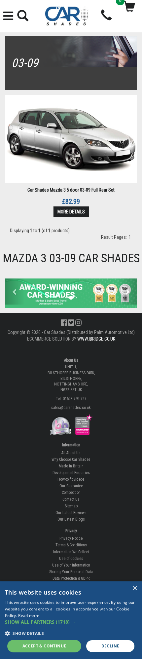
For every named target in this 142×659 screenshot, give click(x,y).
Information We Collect (71, 552)
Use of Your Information (71, 565)
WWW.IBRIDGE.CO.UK (96, 339)
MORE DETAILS (71, 211)
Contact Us (71, 499)
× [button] (134, 588)
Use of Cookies (71, 558)
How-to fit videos (71, 479)
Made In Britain (71, 466)
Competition (71, 492)
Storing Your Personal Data (71, 571)
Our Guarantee (71, 486)
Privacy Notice (71, 538)
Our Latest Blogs (71, 519)
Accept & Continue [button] (44, 646)
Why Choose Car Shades (71, 459)
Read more (28, 615)
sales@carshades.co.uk (71, 407)
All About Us (71, 453)
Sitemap (71, 506)
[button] (15, 291)
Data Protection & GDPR (71, 578)
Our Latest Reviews (71, 512)
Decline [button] (110, 646)
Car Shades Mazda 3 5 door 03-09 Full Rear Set (71, 190)
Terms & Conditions (71, 545)
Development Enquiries (71, 472)
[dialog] (71, 620)
